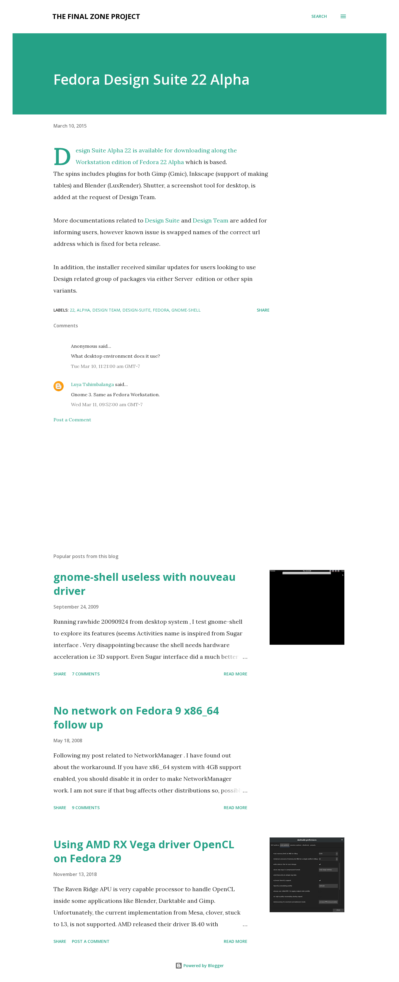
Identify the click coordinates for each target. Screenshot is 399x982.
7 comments (86, 674)
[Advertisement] (152, 480)
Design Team (210, 220)
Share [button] (263, 310)
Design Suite (162, 220)
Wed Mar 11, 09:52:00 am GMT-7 (107, 404)
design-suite (136, 310)
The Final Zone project (96, 16)
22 (72, 310)
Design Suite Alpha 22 (103, 150)
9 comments (86, 807)
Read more (235, 674)
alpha (83, 310)
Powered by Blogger (203, 965)
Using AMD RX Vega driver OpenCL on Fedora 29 (143, 851)
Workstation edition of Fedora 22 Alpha (130, 162)
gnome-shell (186, 310)
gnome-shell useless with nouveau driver (144, 584)
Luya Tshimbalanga (92, 384)
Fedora (161, 310)
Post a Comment (72, 420)
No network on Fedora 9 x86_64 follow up (136, 717)
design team (106, 310)
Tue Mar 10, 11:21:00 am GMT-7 (105, 366)
